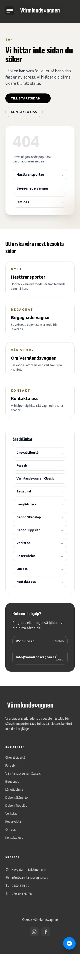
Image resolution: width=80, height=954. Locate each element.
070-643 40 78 (22, 893)
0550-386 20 (20, 885)
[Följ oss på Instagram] (34, 931)
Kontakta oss (24, 112)
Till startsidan (28, 98)
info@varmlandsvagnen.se (30, 877)
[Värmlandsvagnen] (40, 11)
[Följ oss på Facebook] (45, 931)
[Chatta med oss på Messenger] (69, 943)
